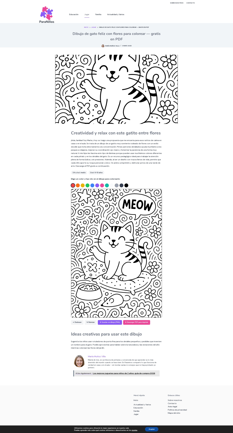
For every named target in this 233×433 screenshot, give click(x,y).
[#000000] (126, 185)
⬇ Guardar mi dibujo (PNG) (110, 322)
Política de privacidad (177, 410)
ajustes (134, 430)
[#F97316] (78, 185)
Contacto (190, 3)
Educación (73, 14)
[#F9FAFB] (112, 185)
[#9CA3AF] (117, 185)
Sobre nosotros (176, 3)
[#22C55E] (87, 185)
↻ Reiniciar (91, 322)
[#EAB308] (83, 185)
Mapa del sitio (174, 413)
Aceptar (152, 429)
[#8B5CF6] (97, 185)
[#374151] (121, 185)
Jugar (86, 14)
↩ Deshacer (77, 322)
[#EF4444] (73, 185)
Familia (98, 14)
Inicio (136, 400)
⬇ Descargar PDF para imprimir (136, 322)
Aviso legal (172, 406)
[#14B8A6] (107, 185)
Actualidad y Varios (115, 14)
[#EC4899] (102, 185)
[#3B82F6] (92, 185)
